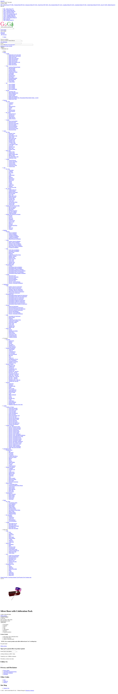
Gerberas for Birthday (13, 237)
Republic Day (12, 398)
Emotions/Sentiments (10, 348)
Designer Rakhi (12, 70)
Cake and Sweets (12, 410)
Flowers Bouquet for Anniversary (16, 307)
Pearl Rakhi (11, 77)
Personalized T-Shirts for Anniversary (17, 301)
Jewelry (10, 329)
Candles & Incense (13, 337)
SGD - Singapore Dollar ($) (28, 4)
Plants (4, 500)
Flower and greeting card (14, 415)
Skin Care (11, 227)
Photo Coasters (12, 478)
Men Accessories (12, 207)
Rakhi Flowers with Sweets (15, 56)
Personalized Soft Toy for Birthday (16, 272)
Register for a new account (6, 46)
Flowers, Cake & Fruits (14, 430)
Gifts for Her (11, 204)
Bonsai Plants (12, 505)
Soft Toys (11, 463)
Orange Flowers (12, 113)
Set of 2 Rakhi (12, 84)
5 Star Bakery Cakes (13, 144)
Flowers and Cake (13, 416)
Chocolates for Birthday (14, 251)
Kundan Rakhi (12, 75)
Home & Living (12, 258)
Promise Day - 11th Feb (14, 376)
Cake (7, 285)
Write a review (4, 615)
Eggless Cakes (12, 149)
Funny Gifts (11, 259)
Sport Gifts (8, 543)
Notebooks (11, 475)
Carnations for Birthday (14, 236)
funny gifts (11, 194)
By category (8, 188)
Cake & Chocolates (13, 161)
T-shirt (10, 571)
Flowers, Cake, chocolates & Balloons (17, 435)
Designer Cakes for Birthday (15, 243)
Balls (10, 545)
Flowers (5, 100)
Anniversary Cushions (13, 321)
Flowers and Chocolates (14, 418)
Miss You (11, 355)
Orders (4, 37)
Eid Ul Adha (11, 388)
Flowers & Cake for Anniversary (16, 310)
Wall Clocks (11, 497)
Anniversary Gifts (12, 334)
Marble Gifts (11, 263)
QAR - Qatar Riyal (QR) (40, 4)
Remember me (5, 48)
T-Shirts (10, 183)
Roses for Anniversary (13, 306)
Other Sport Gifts (12, 551)
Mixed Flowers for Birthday (15, 238)
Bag (10, 451)
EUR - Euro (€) (101, 4)
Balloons (11, 186)
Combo (7, 53)
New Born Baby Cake (13, 156)
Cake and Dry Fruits (13, 409)
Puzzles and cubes (13, 561)
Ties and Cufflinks (13, 211)
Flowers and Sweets (13, 421)
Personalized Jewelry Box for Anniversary (18, 296)
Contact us (5, 681)
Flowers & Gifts (12, 280)
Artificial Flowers (12, 189)
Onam (10, 396)
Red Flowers (11, 116)
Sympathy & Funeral (13, 361)
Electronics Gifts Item (13, 481)
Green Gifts (11, 200)
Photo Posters (12, 495)
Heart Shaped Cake (13, 135)
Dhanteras (11, 384)
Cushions (11, 171)
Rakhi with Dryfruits (13, 59)
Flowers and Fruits (13, 420)
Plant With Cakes (12, 524)
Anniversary (6, 284)
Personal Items (9, 450)
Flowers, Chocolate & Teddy (15, 440)
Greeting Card (12, 469)
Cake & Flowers (12, 160)
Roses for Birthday (13, 232)
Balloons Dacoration (13, 192)
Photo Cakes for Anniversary (15, 288)
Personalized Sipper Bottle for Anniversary (18, 303)
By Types (8, 501)
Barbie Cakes (12, 151)
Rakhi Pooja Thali (13, 99)
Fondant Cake (12, 140)
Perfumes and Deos (13, 210)
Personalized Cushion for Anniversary (17, 300)
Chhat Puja (11, 383)
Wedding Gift (12, 345)
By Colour (8, 112)
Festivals (8, 382)
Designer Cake (12, 142)
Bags (10, 532)
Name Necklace (12, 465)
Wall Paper (11, 499)
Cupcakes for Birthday (14, 247)
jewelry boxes (12, 220)
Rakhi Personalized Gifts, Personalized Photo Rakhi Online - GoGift (23, 97)
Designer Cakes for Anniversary (16, 289)
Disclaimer (5, 674)
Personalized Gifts (10, 564)
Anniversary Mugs (13, 322)
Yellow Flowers (12, 118)
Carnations (11, 102)
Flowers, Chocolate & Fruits (15, 437)
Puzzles (10, 461)
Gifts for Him (12, 203)
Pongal (10, 397)
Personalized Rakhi (13, 78)
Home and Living (12, 196)
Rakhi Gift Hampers (13, 96)
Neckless (11, 224)
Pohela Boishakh (12, 402)
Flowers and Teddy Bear (14, 423)
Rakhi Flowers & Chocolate (15, 54)
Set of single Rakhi (13, 89)
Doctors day (11, 367)
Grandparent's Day (13, 369)
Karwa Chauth (12, 392)
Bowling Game (12, 546)
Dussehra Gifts (12, 386)
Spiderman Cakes (12, 157)
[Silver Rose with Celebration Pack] (15, 607)
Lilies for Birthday (13, 234)
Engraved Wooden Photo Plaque (16, 485)
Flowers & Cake (12, 122)
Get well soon (12, 353)
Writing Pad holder (13, 569)
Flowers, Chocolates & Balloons (16, 283)
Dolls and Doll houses (13, 556)
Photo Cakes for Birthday (14, 242)
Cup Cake (11, 145)
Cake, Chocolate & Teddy (14, 426)
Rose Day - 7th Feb (13, 372)
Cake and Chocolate (13, 408)
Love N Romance (12, 360)
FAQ (4, 680)
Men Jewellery (12, 208)
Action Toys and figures (14, 555)
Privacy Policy (6, 670)
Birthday (5, 230)
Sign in (2, 42)
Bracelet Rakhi (12, 68)
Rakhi (4, 52)
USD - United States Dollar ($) (90, 4)
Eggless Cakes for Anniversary (15, 286)
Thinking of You (12, 362)
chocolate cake (12, 139)
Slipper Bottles (12, 538)
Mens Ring (11, 209)
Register (5, 42)
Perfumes (11, 177)
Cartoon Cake (12, 153)
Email (2, 43)
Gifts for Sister (12, 95)
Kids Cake (8, 150)
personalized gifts (7, 448)
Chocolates (11, 170)
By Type (8, 101)
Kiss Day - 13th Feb (13, 378)
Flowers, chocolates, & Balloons (16, 441)
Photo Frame (11, 178)
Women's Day (12, 370)
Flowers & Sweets (13, 127)
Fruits (10, 173)
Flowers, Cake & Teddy (14, 432)
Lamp (10, 470)
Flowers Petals (12, 110)
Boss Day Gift (12, 365)
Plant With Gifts (12, 527)
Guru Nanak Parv (12, 389)
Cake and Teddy (12, 411)
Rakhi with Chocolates (14, 58)
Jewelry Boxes (12, 333)
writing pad (11, 542)
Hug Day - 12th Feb (13, 377)
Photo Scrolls (11, 496)
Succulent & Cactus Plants (14, 510)
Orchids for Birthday (13, 235)
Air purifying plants (13, 502)
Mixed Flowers (12, 106)
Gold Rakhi (11, 73)
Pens (10, 477)
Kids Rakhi (11, 74)
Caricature (11, 453)
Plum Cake (11, 148)
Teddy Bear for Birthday (14, 250)
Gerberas (11, 103)
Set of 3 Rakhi (12, 85)
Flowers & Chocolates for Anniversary (17, 308)
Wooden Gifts (12, 199)
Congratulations (12, 351)
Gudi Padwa (11, 400)
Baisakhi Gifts (12, 403)
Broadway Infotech (30, 690)
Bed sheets (11, 452)
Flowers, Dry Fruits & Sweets (15, 442)
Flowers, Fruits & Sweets (14, 445)
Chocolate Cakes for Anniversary (16, 290)
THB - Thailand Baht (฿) (16, 4)
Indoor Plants (11, 506)
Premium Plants (12, 512)
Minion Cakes (12, 155)
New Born (11, 344)
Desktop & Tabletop (10, 467)
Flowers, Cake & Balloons (14, 281)
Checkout (3, 33)
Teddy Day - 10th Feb (13, 375)
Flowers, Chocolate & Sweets (15, 438)
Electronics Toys (12, 559)
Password (3, 44)
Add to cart (3, 622)
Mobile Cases (12, 473)
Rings (10, 226)
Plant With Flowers (13, 523)
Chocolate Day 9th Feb (14, 373)
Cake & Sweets (12, 164)
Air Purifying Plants (13, 202)
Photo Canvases (12, 494)
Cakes (4, 130)
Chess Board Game (13, 549)
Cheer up (11, 350)
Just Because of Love (13, 359)
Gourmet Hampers (13, 335)
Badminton (11, 544)
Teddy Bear (11, 184)
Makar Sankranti (12, 394)
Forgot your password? (10, 44)
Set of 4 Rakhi (12, 86)
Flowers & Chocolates (13, 123)
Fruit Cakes (11, 134)
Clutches (10, 229)
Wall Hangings (9, 492)
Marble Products (12, 197)
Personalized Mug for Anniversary (16, 299)
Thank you (11, 357)
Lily (10, 105)
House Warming (12, 346)
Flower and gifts (12, 414)
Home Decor (11, 332)
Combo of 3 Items (10, 425)
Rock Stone (11, 491)
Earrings (10, 216)
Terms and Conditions (8, 672)
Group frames (12, 486)
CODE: (2, 614)
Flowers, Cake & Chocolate (15, 427)
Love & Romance (12, 521)
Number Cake (12, 146)
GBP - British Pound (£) (110, 4)
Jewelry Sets (11, 221)
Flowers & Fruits (12, 129)
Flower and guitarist (13, 121)
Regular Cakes (12, 133)
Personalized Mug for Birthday (15, 268)
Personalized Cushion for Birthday (16, 269)
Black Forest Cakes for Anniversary (16, 291)
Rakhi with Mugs (12, 63)
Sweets (10, 182)
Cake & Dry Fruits (13, 165)
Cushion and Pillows (13, 456)
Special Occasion (9, 364)
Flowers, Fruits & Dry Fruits (15, 443)
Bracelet (10, 215)
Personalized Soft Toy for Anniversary (17, 302)
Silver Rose (11, 180)
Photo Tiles (11, 490)
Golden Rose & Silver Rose (15, 254)
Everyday (8, 339)
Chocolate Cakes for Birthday (15, 245)
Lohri (10, 393)
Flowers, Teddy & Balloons (15, 446)
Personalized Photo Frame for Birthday (17, 270)
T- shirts (10, 539)
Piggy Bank (11, 480)
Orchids (10, 107)
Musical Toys (12, 560)
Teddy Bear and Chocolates (15, 447)
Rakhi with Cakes (12, 57)
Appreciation (11, 349)
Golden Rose (11, 175)
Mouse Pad (11, 474)
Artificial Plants (12, 191)
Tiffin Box (11, 540)
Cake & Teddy (12, 162)
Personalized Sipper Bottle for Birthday (17, 273)
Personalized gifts (10, 264)
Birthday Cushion (12, 256)
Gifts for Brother (12, 94)
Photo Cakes (11, 137)
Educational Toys (12, 557)
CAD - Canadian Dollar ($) (65, 4)
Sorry (10, 356)
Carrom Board (12, 548)
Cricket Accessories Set (14, 550)
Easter (10, 387)
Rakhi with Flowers (13, 61)
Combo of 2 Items (10, 407)
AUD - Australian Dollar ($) (78, 4)
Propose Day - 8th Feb (14, 371)
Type (7, 65)
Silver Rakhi (11, 80)
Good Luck (11, 518)
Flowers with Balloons (14, 311)
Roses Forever (12, 111)
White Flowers (12, 117)
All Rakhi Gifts (12, 91)
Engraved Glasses (12, 457)
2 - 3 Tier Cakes (12, 143)
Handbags (11, 219)
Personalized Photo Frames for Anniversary (18, 295)
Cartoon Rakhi (12, 69)
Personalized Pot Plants (14, 526)
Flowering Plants (12, 508)
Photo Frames (12, 317)
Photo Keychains (12, 479)
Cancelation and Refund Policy (10, 671)
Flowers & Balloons (13, 126)
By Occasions (9, 515)
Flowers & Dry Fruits (13, 128)
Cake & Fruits (12, 166)
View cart (3, 32)
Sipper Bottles (12, 462)
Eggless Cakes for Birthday (15, 241)
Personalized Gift (9, 294)
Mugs (10, 176)
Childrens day (12, 366)
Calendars (11, 468)
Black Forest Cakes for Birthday (16, 246)
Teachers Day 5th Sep (13, 381)
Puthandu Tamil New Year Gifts (16, 404)
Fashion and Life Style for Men (13, 205)
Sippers (10, 181)
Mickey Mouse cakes (13, 154)
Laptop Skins (11, 472)
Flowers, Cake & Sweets (14, 431)
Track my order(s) (4, 40)
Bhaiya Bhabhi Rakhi (13, 92)
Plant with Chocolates (13, 528)
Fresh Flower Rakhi (13, 72)
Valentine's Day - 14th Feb (14, 380)
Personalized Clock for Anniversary (16, 297)
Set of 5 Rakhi (12, 88)
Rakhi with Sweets (13, 64)
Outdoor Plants (12, 507)
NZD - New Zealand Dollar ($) (52, 4)
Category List (6, 688)
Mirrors (10, 458)
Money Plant (11, 511)
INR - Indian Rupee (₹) (6, 4)
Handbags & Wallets (13, 330)
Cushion (10, 533)
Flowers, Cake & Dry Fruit (14, 429)
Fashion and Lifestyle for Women (13, 214)
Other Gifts (8, 328)
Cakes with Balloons (13, 413)
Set (6, 83)
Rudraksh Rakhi (12, 79)
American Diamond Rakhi (14, 67)
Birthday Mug (12, 257)
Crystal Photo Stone (13, 484)
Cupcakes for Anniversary (14, 292)
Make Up (11, 223)
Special (7, 90)
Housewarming (12, 519)
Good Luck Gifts (12, 187)
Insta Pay (3, 1)
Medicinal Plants (12, 513)
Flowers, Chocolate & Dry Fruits (16, 436)
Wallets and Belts (12, 213)
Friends (10, 343)
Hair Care (11, 218)
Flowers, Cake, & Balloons (14, 434)
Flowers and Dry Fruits (14, 419)
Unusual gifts (11, 198)
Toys (7, 554)
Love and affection (13, 354)
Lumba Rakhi (12, 81)
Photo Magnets (12, 489)
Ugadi (10, 399)
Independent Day (12, 391)
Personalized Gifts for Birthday (15, 267)
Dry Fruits (11, 172)
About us (5, 682)
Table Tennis (11, 553)
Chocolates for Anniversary (15, 316)
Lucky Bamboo (12, 503)
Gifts (4, 167)
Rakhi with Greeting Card (14, 62)
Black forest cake (12, 138)
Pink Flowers (11, 115)
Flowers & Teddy (12, 124)
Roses (10, 108)
